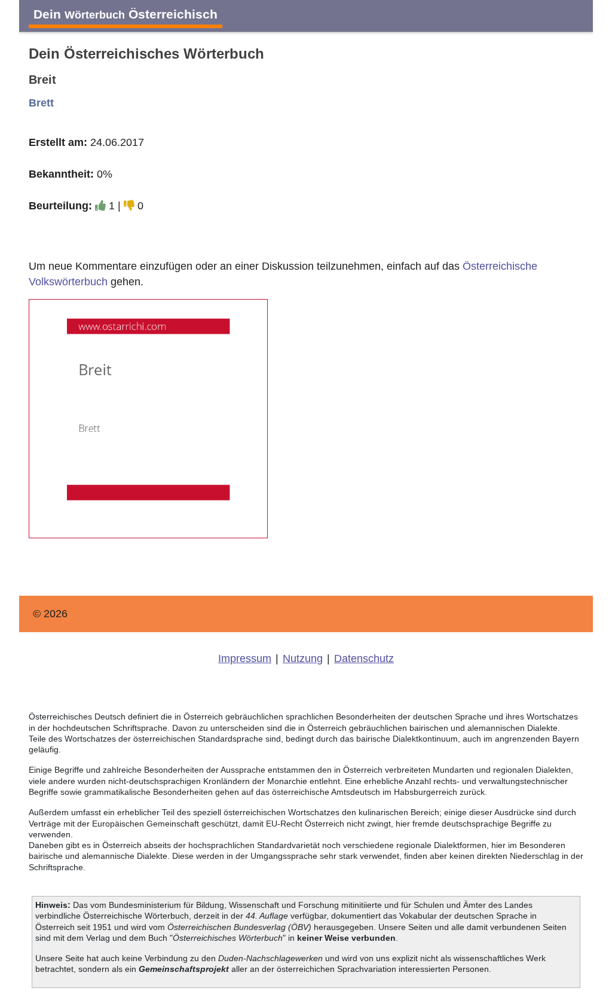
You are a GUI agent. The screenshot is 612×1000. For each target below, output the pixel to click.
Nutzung (303, 658)
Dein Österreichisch (125, 14)
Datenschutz (364, 658)
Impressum (244, 658)
